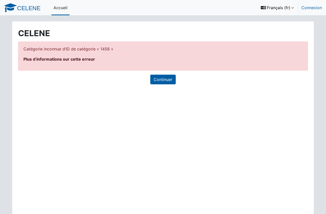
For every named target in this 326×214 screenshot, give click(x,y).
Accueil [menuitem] (60, 7)
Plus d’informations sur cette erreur (59, 59)
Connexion (311, 7)
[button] (277, 7)
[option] (289, 7)
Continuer (163, 79)
